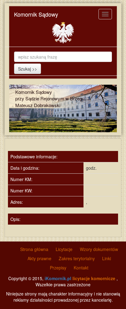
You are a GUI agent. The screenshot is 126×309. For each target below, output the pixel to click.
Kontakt (81, 268)
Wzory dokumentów (99, 249)
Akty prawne (39, 258)
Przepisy (58, 268)
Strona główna (34, 249)
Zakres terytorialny (77, 258)
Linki (106, 258)
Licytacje (64, 249)
